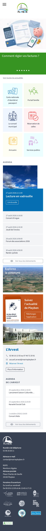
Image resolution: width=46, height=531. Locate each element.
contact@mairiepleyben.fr (14, 459)
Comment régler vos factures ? (20, 56)
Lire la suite (12, 202)
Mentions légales (10, 468)
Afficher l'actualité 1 (17, 70)
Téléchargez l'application (31, 315)
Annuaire (12, 150)
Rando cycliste (12, 253)
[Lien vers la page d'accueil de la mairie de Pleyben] (23, 8)
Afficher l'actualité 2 (19, 70)
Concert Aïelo (14, 416)
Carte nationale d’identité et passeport (12, 100)
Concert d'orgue (12, 218)
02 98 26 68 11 (8, 450)
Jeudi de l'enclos (13, 229)
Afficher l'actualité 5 (26, 70)
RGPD (5, 465)
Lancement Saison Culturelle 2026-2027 (21, 393)
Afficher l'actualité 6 (29, 70)
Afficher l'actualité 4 (24, 70)
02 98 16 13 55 (15, 355)
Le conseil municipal (12, 125)
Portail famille (33, 100)
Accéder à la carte (14, 278)
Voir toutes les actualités (13, 78)
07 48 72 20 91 (29, 355)
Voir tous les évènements (25, 261)
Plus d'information (15, 369)
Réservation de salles (33, 125)
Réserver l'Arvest (16, 363)
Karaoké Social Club (17, 404)
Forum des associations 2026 (18, 241)
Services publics (33, 150)
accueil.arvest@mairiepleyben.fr (22, 359)
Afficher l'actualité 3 (22, 70)
